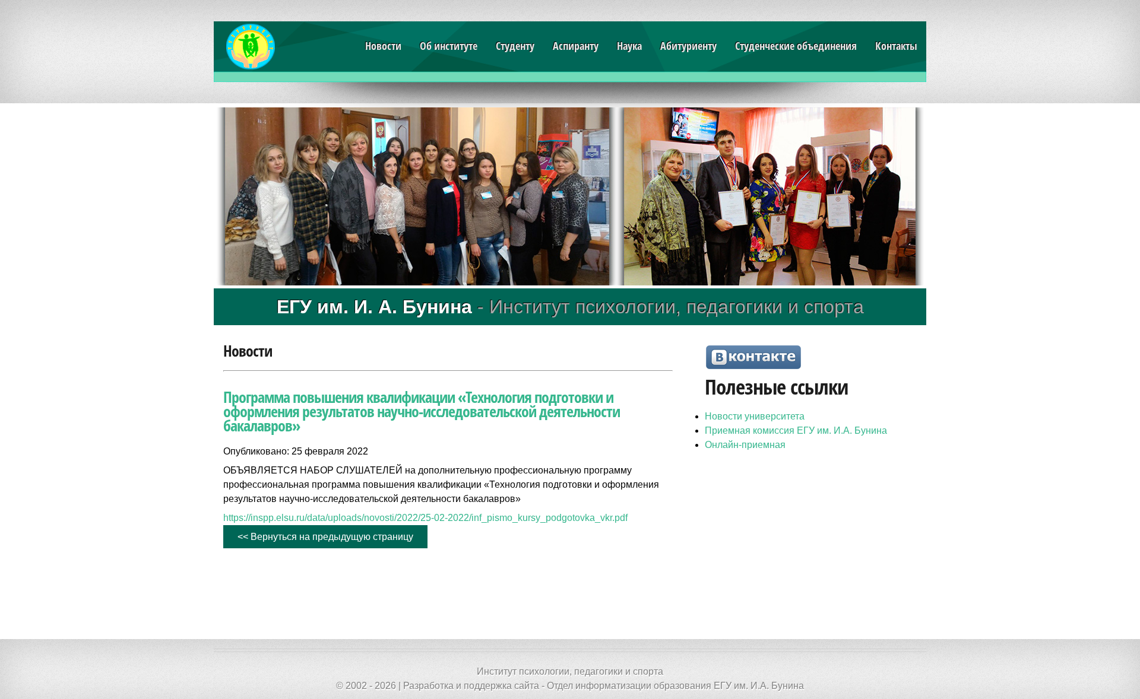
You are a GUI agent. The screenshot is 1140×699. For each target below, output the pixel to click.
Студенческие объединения (796, 46)
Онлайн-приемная (745, 445)
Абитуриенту (688, 46)
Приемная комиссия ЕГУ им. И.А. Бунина (796, 430)
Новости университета (755, 416)
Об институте (448, 46)
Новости (383, 46)
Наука (629, 46)
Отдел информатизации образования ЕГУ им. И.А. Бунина (675, 686)
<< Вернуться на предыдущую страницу (325, 537)
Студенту (515, 46)
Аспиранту (575, 46)
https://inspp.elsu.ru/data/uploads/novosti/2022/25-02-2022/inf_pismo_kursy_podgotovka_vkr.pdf (425, 518)
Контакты (896, 46)
